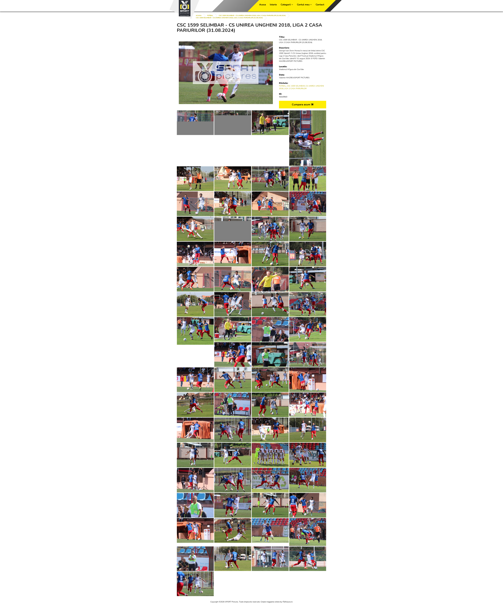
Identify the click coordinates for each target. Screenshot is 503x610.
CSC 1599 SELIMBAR (296, 86)
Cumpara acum (301, 104)
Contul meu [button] (303, 4)
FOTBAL (210, 15)
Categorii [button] (286, 4)
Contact (320, 4)
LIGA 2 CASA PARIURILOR (295, 88)
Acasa (262, 4)
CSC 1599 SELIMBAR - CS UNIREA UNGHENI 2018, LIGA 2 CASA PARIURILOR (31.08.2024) (252, 15)
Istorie (273, 4)
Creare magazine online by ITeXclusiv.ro (277, 602)
